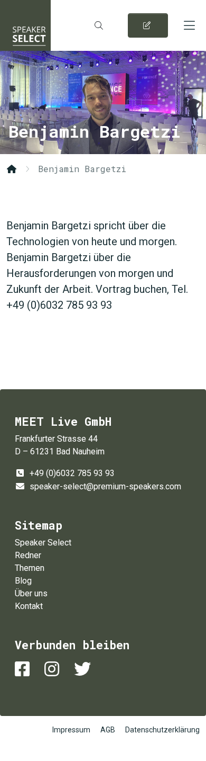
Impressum (71, 730)
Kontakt (29, 606)
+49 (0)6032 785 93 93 (72, 473)
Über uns (31, 593)
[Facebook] (24, 669)
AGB (107, 730)
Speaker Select (25, 25)
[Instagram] (53, 669)
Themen (29, 568)
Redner (28, 555)
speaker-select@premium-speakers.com (105, 486)
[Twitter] (84, 669)
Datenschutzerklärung (162, 730)
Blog (23, 581)
